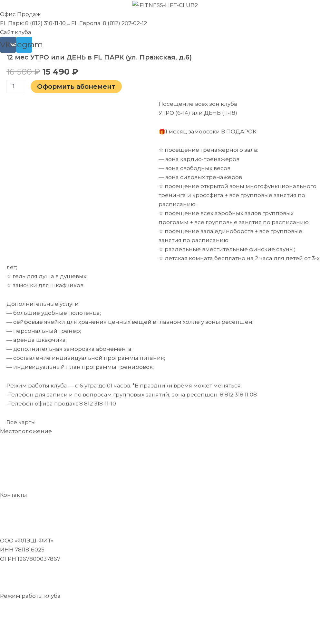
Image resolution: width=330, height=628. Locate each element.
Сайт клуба (15, 32)
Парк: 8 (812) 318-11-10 (78, 504)
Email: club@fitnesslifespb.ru (40, 577)
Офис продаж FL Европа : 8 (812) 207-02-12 (59, 513)
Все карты (21, 422)
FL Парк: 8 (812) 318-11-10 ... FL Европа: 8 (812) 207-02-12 (73, 23)
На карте (12, 449)
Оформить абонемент (76, 86)
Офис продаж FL (24, 504)
